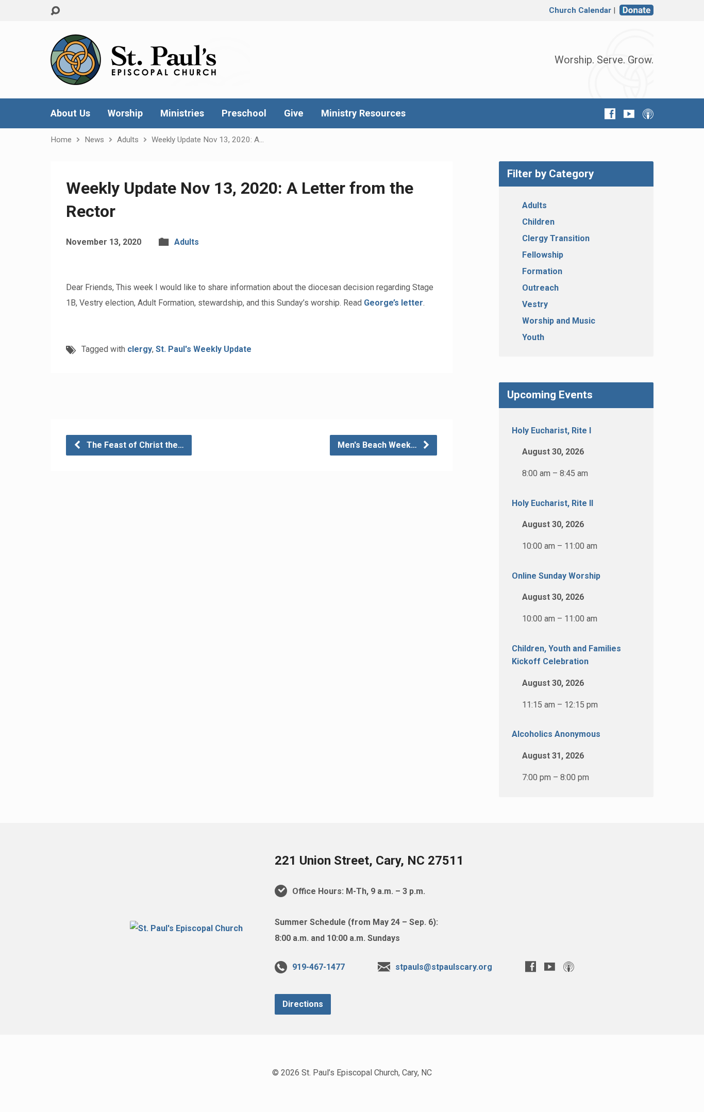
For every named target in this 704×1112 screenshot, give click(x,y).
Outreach (540, 288)
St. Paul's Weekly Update (204, 349)
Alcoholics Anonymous (556, 734)
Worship (125, 113)
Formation (542, 271)
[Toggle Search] (55, 11)
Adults (128, 139)
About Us (70, 113)
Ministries (182, 113)
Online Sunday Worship (556, 576)
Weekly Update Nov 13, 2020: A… (208, 139)
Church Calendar (580, 10)
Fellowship (542, 255)
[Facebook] (610, 113)
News (94, 139)
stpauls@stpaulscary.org (443, 967)
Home (61, 139)
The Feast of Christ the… (134, 445)
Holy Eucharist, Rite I (551, 430)
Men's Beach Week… (378, 445)
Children (538, 222)
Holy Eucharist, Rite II (552, 503)
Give (294, 113)
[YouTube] (629, 113)
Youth (533, 337)
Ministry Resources (363, 113)
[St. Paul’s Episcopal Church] (186, 928)
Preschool (244, 113)
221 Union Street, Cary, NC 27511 (369, 860)
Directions (302, 1004)
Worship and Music (558, 321)
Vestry (535, 304)
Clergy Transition (556, 238)
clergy (139, 349)
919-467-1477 (318, 967)
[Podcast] (648, 113)
